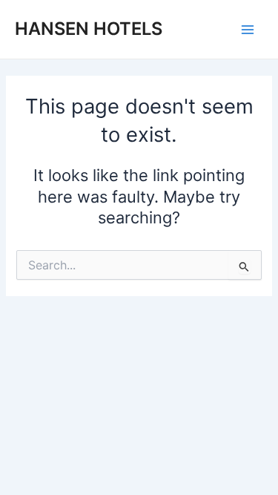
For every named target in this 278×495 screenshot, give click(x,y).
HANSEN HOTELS (88, 28)
